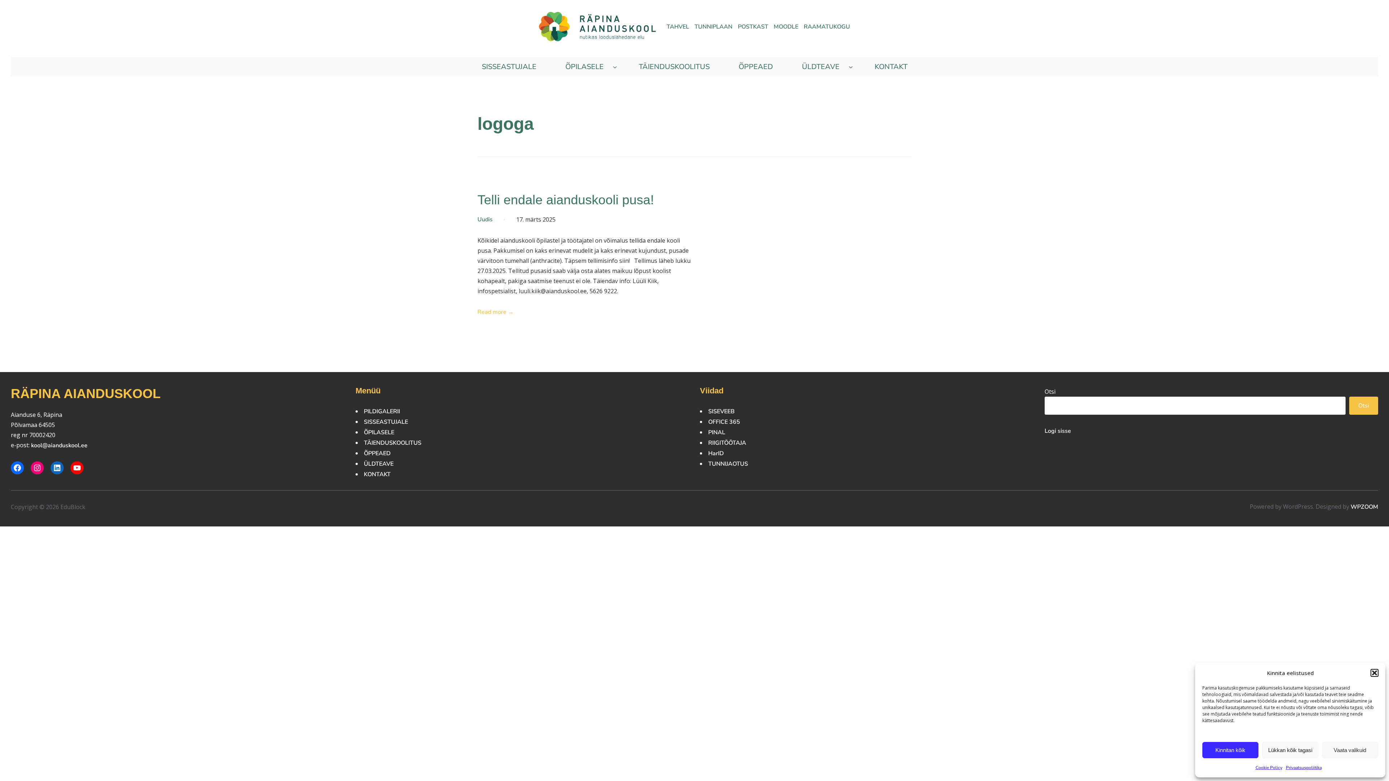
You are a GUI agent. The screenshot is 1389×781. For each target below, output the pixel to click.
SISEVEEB (721, 411)
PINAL (716, 432)
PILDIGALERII (382, 411)
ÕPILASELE (379, 432)
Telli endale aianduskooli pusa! (565, 200)
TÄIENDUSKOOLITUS (392, 443)
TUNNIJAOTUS (728, 464)
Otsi (1050, 392)
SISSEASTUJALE (386, 422)
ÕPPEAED (377, 453)
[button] (1374, 673)
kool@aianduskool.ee (59, 445)
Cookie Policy (1269, 768)
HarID (716, 453)
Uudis (485, 219)
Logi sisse (1058, 431)
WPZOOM (1364, 507)
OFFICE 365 (724, 422)
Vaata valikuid (1350, 750)
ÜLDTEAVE (379, 464)
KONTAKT (377, 474)
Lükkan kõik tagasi (1290, 750)
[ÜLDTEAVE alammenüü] (851, 67)
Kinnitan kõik (1230, 750)
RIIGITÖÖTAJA (727, 443)
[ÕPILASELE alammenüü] (615, 67)
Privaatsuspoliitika (1304, 768)
